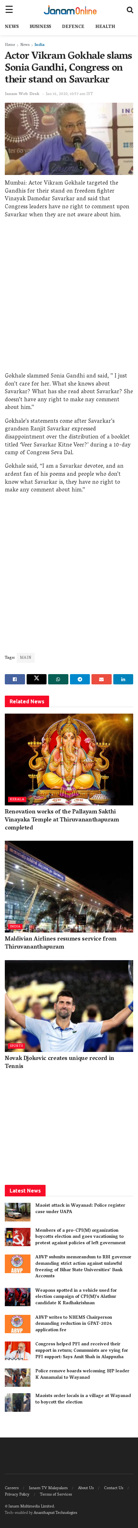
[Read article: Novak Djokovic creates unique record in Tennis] (69, 1006)
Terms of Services (56, 1495)
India (40, 45)
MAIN (25, 658)
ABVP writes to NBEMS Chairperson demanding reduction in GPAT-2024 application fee (73, 1324)
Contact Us (113, 1488)
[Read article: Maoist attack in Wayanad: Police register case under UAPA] (17, 1212)
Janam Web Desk (22, 94)
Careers (12, 1488)
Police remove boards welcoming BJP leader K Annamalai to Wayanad (82, 1374)
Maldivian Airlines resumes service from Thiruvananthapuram (60, 943)
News (12, 27)
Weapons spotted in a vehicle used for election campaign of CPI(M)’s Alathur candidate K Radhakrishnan (76, 1297)
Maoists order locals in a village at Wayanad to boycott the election (83, 1399)
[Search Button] (130, 9)
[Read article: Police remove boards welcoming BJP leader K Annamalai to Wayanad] (17, 1377)
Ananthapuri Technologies (55, 1513)
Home (10, 45)
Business (40, 27)
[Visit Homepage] (70, 9)
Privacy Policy (17, 1495)
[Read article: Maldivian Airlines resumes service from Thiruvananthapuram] (69, 887)
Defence (73, 27)
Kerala (17, 799)
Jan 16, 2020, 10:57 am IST (69, 94)
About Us (86, 1488)
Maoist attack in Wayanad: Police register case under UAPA (80, 1209)
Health (105, 27)
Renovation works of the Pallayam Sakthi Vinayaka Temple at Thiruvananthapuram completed (62, 820)
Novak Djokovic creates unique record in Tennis (59, 1063)
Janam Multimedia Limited (31, 1506)
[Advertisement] (69, 297)
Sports (16, 1046)
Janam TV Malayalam (48, 1488)
